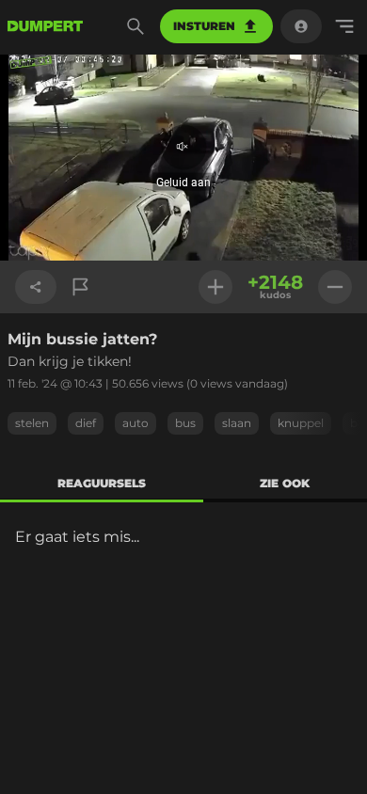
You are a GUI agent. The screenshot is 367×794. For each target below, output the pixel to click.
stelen (32, 423)
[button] (183, 157)
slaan (236, 423)
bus (185, 423)
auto (135, 423)
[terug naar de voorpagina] (45, 26)
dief (85, 423)
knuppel (301, 423)
